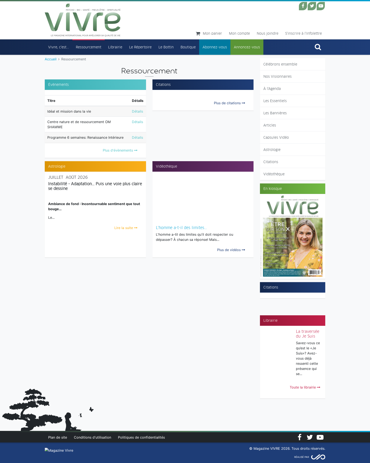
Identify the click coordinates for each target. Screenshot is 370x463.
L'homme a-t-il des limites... (181, 227)
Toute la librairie (303, 387)
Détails (137, 111)
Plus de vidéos (229, 250)
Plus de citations (228, 103)
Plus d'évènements (118, 150)
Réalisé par (301, 457)
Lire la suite (124, 228)
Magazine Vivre (83, 20)
